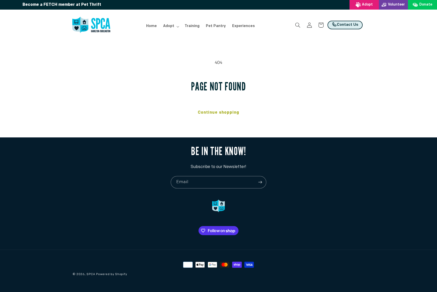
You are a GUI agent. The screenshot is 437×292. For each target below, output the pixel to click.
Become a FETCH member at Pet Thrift (62, 5)
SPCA (90, 274)
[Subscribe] (260, 182)
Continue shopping (218, 113)
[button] (170, 26)
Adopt (367, 5)
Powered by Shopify (111, 274)
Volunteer (396, 5)
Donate (425, 5)
